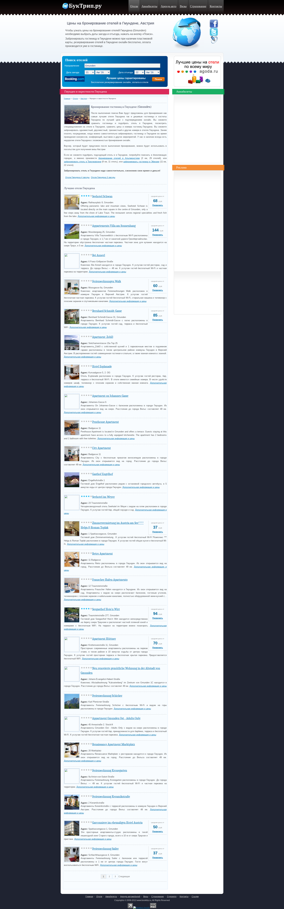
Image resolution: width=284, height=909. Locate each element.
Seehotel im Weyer (103, 497)
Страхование (198, 6)
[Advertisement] (102, 884)
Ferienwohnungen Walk (106, 281)
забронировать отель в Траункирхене (82, 161)
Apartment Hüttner (104, 638)
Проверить (157, 205)
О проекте (172, 896)
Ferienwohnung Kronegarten (109, 770)
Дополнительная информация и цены (96, 216)
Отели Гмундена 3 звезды (103, 177)
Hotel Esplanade (102, 366)
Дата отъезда (125, 72)
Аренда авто (168, 6)
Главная (67, 98)
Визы (183, 6)
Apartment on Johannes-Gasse (110, 396)
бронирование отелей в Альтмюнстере (119, 158)
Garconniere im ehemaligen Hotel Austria (117, 822)
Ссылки (195, 896)
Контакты (216, 6)
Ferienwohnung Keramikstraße (111, 796)
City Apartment (101, 448)
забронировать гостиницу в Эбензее (141, 161)
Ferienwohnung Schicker (107, 695)
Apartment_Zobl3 (102, 337)
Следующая (124, 876)
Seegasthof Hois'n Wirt (106, 609)
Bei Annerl (98, 255)
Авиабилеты (149, 6)
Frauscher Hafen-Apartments (110, 579)
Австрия (84, 98)
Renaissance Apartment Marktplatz (113, 744)
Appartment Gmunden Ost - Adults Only (116, 718)
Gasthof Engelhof (102, 474)
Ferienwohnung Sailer (105, 848)
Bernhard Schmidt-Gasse (107, 311)
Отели (134, 6)
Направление (72, 65)
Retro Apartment (102, 553)
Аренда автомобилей (130, 896)
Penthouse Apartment (105, 422)
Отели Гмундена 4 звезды (77, 177)
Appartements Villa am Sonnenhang (114, 225)
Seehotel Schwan (102, 196)
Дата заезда (72, 72)
